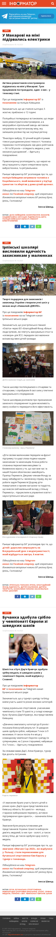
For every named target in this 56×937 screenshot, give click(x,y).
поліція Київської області (15, 219)
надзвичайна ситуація (14, 217)
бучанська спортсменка (28, 890)
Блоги (24, 921)
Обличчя (45, 921)
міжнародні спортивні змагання (19, 892)
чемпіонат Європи (35, 893)
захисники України (24, 589)
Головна (6, 918)
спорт (41, 892)
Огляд (22, 924)
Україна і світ (18, 893)
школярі (13, 591)
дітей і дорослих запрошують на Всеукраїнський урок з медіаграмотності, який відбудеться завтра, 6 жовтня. (26, 551)
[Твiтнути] (32, 225)
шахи (49, 893)
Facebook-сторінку (23, 193)
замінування (33, 215)
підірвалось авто (37, 217)
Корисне (34, 921)
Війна (16, 918)
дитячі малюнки (29, 587)
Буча (11, 890)
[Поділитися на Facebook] (17, 225)
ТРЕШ (51, 918)
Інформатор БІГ (32, 99)
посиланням (9, 102)
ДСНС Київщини (17, 215)
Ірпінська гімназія (19, 585)
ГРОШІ (43, 918)
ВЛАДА (34, 918)
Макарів (45, 215)
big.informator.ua (15, 934)
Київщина (13, 921)
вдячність (14, 587)
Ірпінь (32, 585)
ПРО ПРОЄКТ (34, 924)
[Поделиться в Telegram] (25, 595)
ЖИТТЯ (25, 918)
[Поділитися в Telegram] (25, 225)
